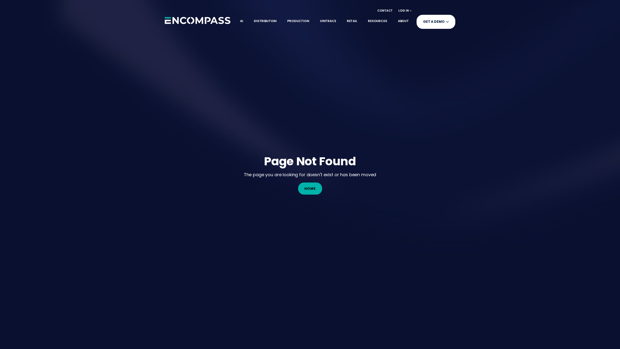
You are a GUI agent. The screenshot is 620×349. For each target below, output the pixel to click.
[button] (405, 10)
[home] (198, 20)
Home (310, 188)
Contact (385, 10)
